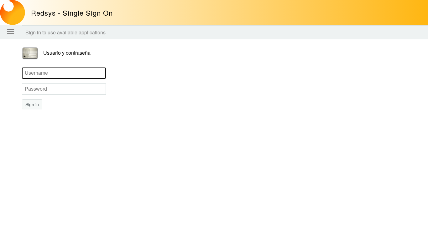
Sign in (32, 104)
